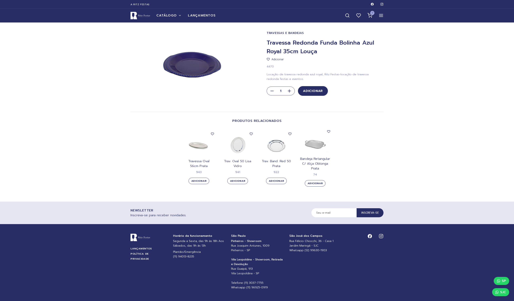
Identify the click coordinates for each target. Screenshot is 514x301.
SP (504, 281)
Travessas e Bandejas (285, 33)
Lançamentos (202, 15)
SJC (503, 292)
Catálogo (166, 15)
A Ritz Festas (140, 4)
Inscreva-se (370, 213)
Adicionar (313, 91)
